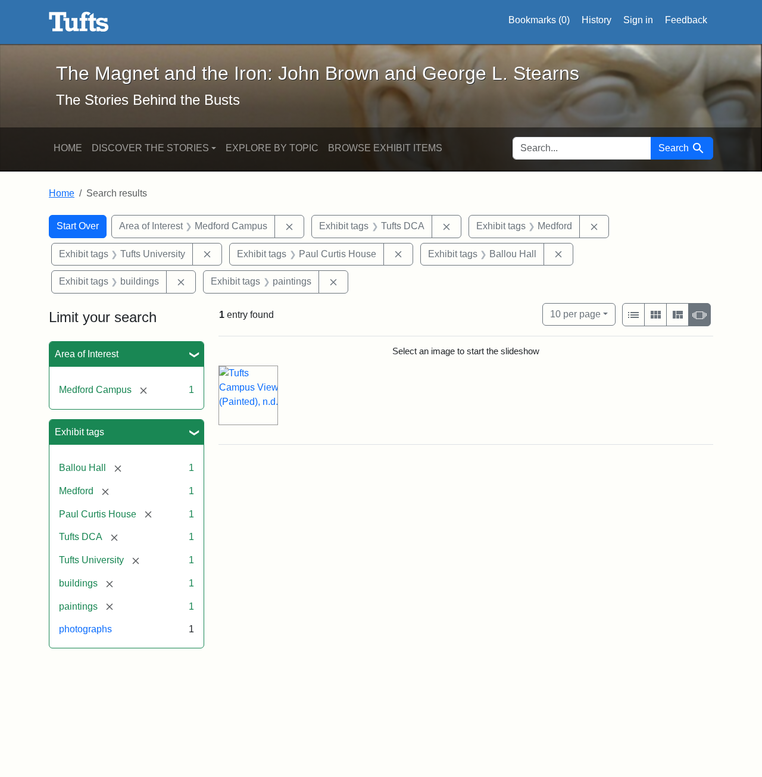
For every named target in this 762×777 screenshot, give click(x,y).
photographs (85, 629)
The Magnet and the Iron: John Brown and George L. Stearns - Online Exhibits (79, 22)
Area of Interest (86, 354)
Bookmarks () (539, 20)
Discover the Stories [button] (150, 148)
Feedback (686, 20)
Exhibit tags (79, 432)
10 (575, 313)
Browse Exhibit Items (385, 148)
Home (68, 148)
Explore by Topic (272, 148)
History (596, 20)
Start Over (78, 226)
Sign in (638, 20)
